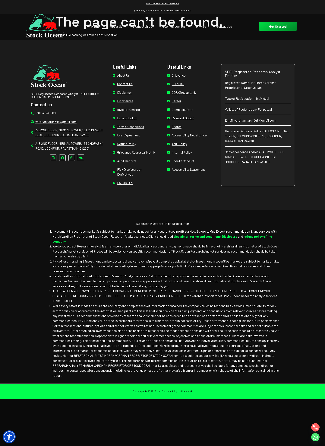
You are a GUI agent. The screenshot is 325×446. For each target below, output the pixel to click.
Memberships (142, 26)
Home (95, 26)
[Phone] (315, 427)
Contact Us (224, 26)
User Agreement (173, 26)
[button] (9, 436)
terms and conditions (205, 236)
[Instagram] (53, 158)
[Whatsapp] (71, 158)
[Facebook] (62, 158)
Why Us (201, 26)
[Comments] (81, 158)
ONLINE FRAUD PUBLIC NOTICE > (162, 3)
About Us (116, 26)
